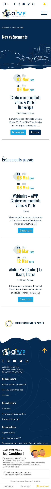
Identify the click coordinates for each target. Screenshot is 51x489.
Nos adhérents (9, 403)
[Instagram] (19, 4)
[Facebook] (15, 4)
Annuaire (6, 408)
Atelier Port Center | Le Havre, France (25, 271)
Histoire (5, 395)
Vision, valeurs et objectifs (14, 384)
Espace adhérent (45, 4)
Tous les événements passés (29, 323)
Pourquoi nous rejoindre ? (14, 414)
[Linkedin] (33, 4)
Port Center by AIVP (11, 438)
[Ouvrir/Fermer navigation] (44, 13)
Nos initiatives (9, 427)
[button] (5, 4)
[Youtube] (23, 4)
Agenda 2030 (8, 432)
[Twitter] (28, 4)
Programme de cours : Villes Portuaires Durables (25, 443)
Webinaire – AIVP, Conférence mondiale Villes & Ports (25, 200)
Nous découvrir (9, 379)
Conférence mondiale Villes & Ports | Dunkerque (25, 102)
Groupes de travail (10, 419)
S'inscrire (35, 132)
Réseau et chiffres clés (12, 390)
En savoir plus (18, 132)
